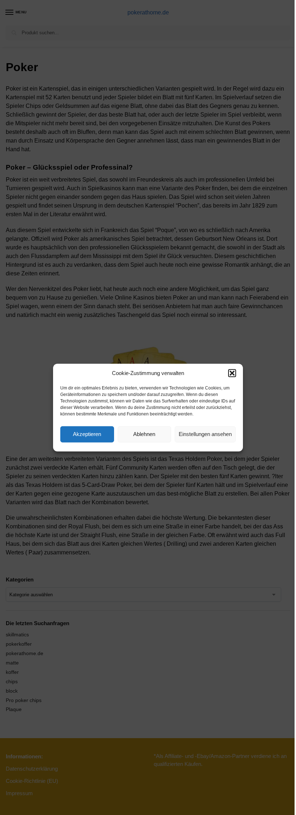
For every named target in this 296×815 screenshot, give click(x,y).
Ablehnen (144, 434)
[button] (232, 373)
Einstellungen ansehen (205, 434)
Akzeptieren (87, 434)
